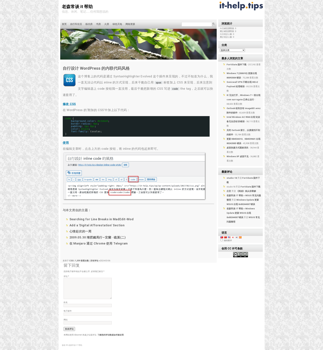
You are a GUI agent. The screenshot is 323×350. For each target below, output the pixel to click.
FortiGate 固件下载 (236, 64)
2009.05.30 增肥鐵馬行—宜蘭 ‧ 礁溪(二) (97, 237)
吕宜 (229, 191)
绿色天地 (117, 24)
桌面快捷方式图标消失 (237, 147)
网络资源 (130, 24)
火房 (106, 24)
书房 (98, 24)
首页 (64, 24)
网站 (66, 320)
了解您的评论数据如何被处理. (110, 335)
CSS (71, 260)
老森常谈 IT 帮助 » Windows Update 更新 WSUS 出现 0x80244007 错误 (241, 213)
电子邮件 (68, 311)
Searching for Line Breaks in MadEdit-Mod (101, 219)
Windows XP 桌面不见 (238, 156)
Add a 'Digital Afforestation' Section (97, 225)
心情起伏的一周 (80, 231)
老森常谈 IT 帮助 (77, 6)
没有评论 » (95, 260)
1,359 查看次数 (82, 260)
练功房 (89, 24)
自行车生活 (76, 24)
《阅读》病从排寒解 (246, 191)
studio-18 (232, 178)
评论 (66, 276)
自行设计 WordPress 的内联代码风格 (96, 68)
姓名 (66, 302)
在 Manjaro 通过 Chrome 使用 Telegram (98, 243)
